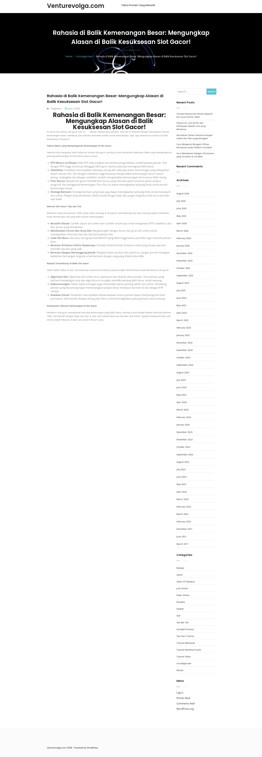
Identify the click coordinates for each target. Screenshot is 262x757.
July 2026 (181, 201)
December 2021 (184, 529)
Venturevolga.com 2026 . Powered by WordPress (72, 747)
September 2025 (184, 275)
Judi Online (182, 588)
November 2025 (184, 260)
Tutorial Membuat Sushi (188, 650)
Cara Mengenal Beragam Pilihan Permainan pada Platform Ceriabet (194, 146)
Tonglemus (56, 108)
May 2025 (181, 305)
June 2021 (181, 536)
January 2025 (183, 335)
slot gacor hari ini (77, 131)
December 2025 (184, 253)
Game (179, 575)
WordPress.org (185, 708)
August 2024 (182, 372)
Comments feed (185, 703)
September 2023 (184, 454)
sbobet (180, 609)
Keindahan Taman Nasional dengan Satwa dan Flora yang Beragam (194, 137)
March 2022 (182, 514)
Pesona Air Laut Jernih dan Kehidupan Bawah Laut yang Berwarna (191, 126)
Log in (179, 692)
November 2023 (184, 439)
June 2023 (181, 477)
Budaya (180, 568)
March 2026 (182, 230)
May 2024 (181, 395)
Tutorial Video (183, 657)
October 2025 (183, 268)
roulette (180, 602)
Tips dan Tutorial (185, 636)
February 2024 (183, 417)
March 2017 (182, 544)
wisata (179, 670)
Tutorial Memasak (185, 643)
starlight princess (185, 629)
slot (178, 616)
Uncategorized (183, 663)
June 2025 (181, 298)
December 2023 (184, 432)
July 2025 (181, 290)
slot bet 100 (182, 622)
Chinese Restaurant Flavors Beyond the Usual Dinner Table (194, 115)
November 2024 (184, 350)
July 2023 (181, 469)
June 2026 (181, 208)
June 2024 (181, 387)
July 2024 (181, 380)
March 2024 (182, 409)
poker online (183, 595)
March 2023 (182, 499)
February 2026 (183, 238)
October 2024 (183, 357)
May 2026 (181, 216)
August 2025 (182, 283)
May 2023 (181, 484)
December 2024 (184, 342)
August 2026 (182, 193)
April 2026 (181, 223)
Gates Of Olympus (185, 582)
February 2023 (183, 506)
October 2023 (183, 447)
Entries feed (183, 698)
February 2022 (183, 521)
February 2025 (183, 327)
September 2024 (184, 365)
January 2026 (183, 245)
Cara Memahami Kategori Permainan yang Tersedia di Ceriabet (195, 155)
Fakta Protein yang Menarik (138, 5)
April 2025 (181, 313)
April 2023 (181, 492)
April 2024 (181, 402)
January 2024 (183, 424)
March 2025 (182, 320)
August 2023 (182, 462)
